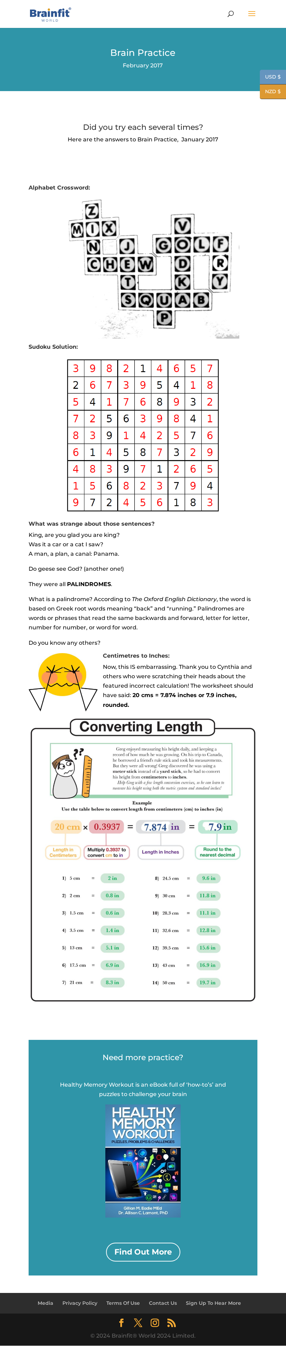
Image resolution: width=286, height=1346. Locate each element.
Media (45, 1303)
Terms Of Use (123, 1303)
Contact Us (163, 1303)
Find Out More (143, 1252)
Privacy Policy (79, 1303)
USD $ (270, 77)
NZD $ (270, 92)
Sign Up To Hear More (213, 1303)
